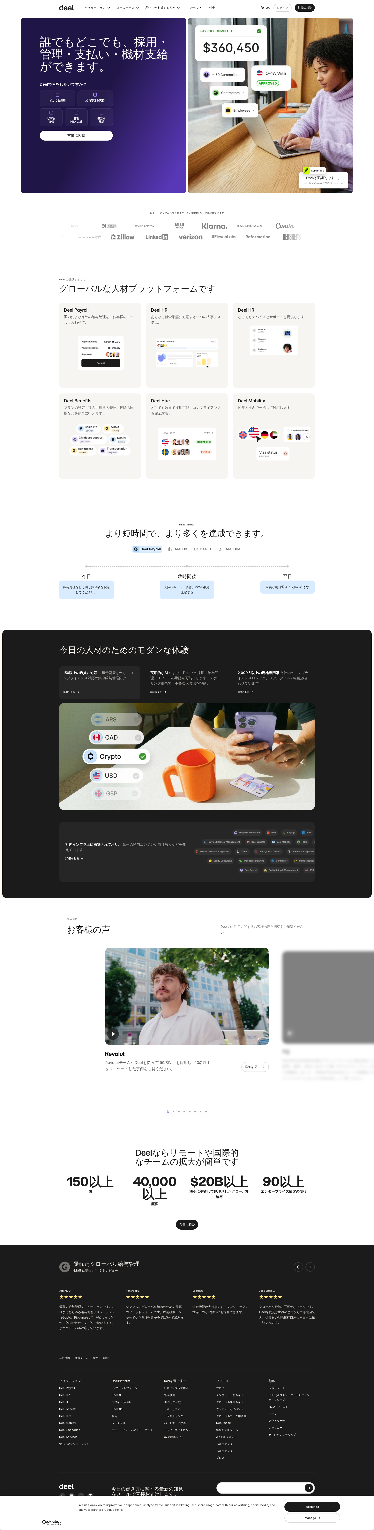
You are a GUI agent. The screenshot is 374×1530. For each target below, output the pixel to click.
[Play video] (113, 1034)
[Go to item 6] (195, 1111)
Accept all (312, 1506)
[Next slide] (310, 1267)
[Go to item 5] (189, 1111)
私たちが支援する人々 (160, 7)
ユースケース (125, 7)
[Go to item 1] (168, 1111)
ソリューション (95, 7)
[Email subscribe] (309, 1488)
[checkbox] (57, 98)
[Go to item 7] (200, 1111)
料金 (212, 7)
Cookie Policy (114, 1509)
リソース (192, 7)
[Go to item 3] (178, 1111)
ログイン (282, 7)
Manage (310, 1517)
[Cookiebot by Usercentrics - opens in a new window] (52, 1522)
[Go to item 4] (184, 1111)
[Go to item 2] (173, 1111)
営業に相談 (305, 7)
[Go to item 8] (206, 1111)
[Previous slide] (298, 1267)
